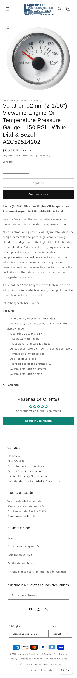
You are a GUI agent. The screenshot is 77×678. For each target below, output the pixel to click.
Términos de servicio (19, 554)
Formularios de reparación (23, 546)
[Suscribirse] (65, 595)
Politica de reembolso (20, 563)
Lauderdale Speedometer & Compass (35, 654)
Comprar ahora (38, 194)
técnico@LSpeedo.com (32, 476)
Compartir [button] (13, 384)
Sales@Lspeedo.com (30, 471)
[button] (7, 9)
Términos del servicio (30, 664)
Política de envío (52, 664)
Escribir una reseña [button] (38, 421)
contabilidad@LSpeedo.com (43, 481)
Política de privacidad (56, 658)
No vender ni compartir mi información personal (36, 571)
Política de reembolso (31, 658)
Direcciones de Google (21, 516)
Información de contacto (40, 670)
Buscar (11, 538)
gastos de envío (13, 155)
